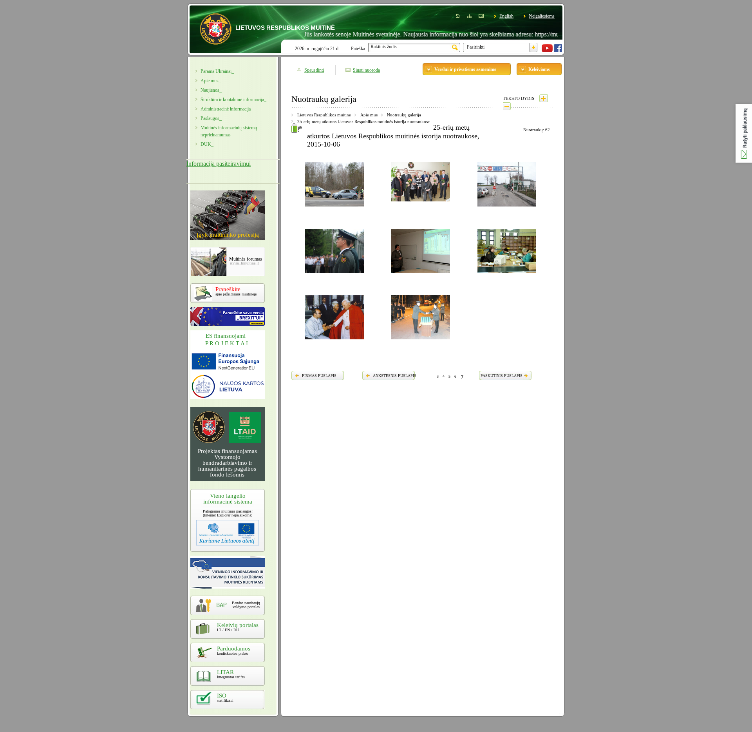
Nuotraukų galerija (404, 114)
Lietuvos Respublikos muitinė (324, 114)
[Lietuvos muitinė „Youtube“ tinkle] (547, 50)
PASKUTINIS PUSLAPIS (501, 375)
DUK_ (207, 144)
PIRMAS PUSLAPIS (319, 375)
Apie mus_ (211, 80)
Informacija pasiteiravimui (218, 163)
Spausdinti (314, 70)
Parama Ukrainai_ (217, 71)
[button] (744, 133)
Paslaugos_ (211, 118)
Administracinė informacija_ (227, 109)
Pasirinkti (475, 47)
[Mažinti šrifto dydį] (507, 106)
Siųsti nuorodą (366, 70)
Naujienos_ (211, 90)
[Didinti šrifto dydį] (543, 98)
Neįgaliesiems (542, 16)
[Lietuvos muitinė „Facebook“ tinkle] (558, 50)
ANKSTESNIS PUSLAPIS (394, 375)
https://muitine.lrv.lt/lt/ (543, 34)
